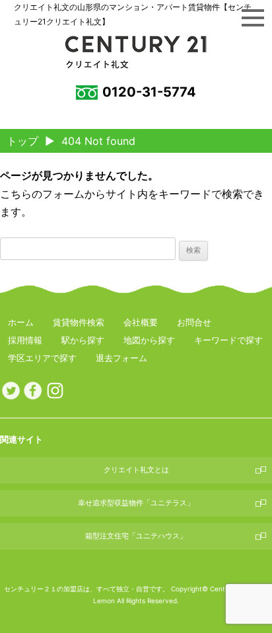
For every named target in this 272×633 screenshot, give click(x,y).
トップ (22, 141)
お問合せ (194, 322)
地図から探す (149, 340)
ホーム (21, 322)
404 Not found (98, 141)
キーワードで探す (228, 340)
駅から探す (82, 340)
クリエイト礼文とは (136, 469)
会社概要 (140, 322)
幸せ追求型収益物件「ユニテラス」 (136, 502)
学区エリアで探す (42, 358)
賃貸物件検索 (78, 322)
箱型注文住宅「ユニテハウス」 (136, 535)
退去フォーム (121, 358)
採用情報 (25, 340)
